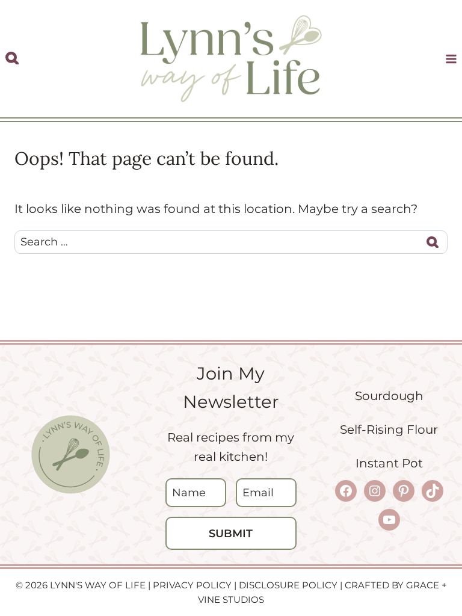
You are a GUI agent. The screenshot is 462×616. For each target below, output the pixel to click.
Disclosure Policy (288, 585)
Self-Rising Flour (389, 429)
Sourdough (389, 396)
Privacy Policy (192, 585)
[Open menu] (451, 58)
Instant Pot (389, 463)
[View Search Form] (12, 58)
